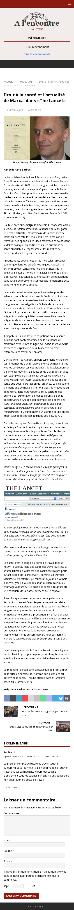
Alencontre (34, 109)
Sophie (8, 752)
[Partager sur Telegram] (55, 698)
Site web (8, 861)
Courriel (8, 850)
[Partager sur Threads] (67, 698)
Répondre (12, 787)
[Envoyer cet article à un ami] (31, 698)
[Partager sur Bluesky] (61, 698)
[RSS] (37, 71)
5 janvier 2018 (14, 109)
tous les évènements (37, 54)
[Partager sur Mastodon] (49, 698)
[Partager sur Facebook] (7, 698)
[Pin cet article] (25, 698)
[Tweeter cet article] (13, 698)
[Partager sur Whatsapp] (43, 698)
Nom (7, 840)
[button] (69, 3)
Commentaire (12, 813)
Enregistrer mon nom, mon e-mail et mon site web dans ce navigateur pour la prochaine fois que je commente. (35, 875)
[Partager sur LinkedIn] (19, 698)
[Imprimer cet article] (37, 698)
